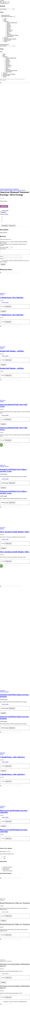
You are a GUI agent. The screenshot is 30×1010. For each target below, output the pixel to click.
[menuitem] (5, 18)
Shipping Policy (6, 75)
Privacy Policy (6, 869)
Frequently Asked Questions (9, 74)
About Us (5, 73)
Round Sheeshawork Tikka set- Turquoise (15, 903)
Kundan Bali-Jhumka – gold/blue (12, 351)
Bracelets (8, 60)
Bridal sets (8, 61)
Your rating (3, 247)
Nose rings (8, 66)
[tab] (5, 225)
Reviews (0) (12, 225)
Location (2, 0)
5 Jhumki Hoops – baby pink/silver (12, 757)
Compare (3, 212)
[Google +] (3, 220)
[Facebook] (3, 216)
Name (1, 256)
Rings (7, 68)
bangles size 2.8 (3, 961)
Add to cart (4, 206)
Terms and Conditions (7, 870)
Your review (3, 248)
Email (1, 258)
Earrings (7, 62)
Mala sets (8, 64)
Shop (4, 55)
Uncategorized (9, 71)
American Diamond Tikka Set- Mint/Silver (9, 189)
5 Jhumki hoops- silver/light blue (11, 297)
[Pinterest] (3, 219)
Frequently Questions (7, 867)
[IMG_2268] (15, 134)
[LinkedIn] (3, 221)
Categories (5, 56)
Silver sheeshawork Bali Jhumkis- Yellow (14, 532)
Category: (2, 214)
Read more (8, 306)
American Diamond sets (11, 57)
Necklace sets (9, 65)
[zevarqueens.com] (4, 3)
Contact (4, 76)
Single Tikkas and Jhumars (11, 70)
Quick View (2, 293)
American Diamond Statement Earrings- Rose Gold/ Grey (12, 190)
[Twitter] (3, 217)
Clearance (2, 466)
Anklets (7, 59)
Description (4, 225)
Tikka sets (8, 69)
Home (4, 54)
